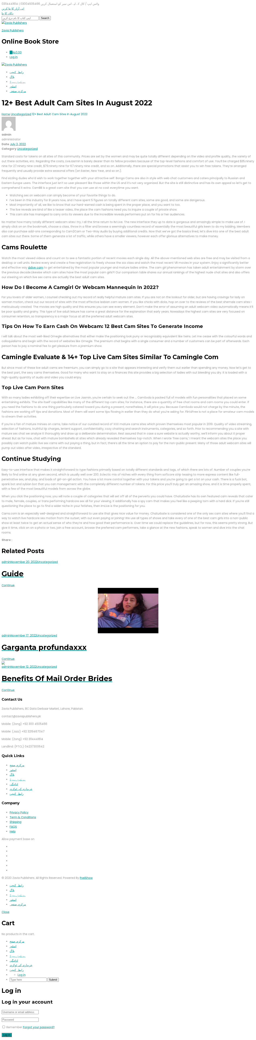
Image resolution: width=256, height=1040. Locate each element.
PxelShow (86, 878)
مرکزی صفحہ (18, 91)
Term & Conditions (23, 817)
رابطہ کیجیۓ (17, 72)
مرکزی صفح (17, 765)
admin (6, 562)
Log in (22, 975)
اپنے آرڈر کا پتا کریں (13, 9)
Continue (8, 585)
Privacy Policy (19, 812)
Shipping (15, 822)
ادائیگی (14, 784)
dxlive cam (35, 268)
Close (5, 912)
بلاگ (12, 77)
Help (13, 831)
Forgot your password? (39, 1027)
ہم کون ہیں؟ (18, 82)
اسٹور (13, 86)
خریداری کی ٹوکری (21, 789)
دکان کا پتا (7, 13)
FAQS (13, 827)
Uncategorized (27, 149)
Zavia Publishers (13, 30)
